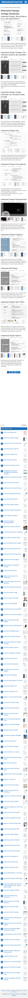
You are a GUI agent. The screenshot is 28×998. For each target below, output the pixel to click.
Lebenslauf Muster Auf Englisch (12, 812)
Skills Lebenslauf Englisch (10, 460)
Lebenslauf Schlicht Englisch (11, 664)
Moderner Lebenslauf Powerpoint (12, 823)
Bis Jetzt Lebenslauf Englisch (11, 647)
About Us (15, 992)
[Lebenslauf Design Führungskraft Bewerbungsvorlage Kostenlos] (17, 185)
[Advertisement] (12, 398)
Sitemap (3, 990)
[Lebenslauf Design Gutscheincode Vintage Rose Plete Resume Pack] (10, 220)
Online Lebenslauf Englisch (11, 515)
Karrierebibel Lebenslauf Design (12, 537)
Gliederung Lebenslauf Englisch (12, 840)
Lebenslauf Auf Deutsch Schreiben (12, 443)
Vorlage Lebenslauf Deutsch (11, 730)
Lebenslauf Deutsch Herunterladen (13, 609)
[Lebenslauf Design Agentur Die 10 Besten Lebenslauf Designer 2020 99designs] (17, 356)
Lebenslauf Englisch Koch (10, 686)
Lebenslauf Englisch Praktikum (12, 890)
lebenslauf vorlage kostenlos (16, 994)
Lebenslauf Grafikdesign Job (11, 856)
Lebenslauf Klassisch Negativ (11, 746)
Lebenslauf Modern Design (10, 592)
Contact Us (8, 990)
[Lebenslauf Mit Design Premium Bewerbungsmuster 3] (10, 289)
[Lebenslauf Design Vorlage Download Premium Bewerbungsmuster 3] (3, 117)
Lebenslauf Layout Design (10, 675)
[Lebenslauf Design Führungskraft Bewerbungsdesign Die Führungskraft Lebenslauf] (24, 185)
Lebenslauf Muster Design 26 (11, 449)
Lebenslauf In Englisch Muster (11, 702)
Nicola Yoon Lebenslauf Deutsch (12, 526)
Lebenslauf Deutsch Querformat (12, 845)
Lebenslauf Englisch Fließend (11, 504)
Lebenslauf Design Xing (10, 130)
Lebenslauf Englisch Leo (10, 741)
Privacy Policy (19, 990)
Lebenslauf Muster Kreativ (10, 658)
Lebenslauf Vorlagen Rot (10, 432)
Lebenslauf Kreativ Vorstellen (11, 785)
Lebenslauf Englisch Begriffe (11, 834)
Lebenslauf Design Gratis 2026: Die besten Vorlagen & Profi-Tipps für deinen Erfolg (13, 885)
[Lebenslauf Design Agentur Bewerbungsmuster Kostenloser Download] (10, 356)
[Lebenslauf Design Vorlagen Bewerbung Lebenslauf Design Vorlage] (10, 77)
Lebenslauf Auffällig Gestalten (11, 631)
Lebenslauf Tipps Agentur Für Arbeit (13, 680)
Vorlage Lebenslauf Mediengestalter (13, 625)
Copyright (13, 990)
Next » (17, 372)
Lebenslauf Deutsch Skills (10, 570)
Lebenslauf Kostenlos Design (11, 438)
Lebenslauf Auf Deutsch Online (11, 465)
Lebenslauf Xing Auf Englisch (11, 801)
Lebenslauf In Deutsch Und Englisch (13, 477)
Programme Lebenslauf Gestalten (12, 967)
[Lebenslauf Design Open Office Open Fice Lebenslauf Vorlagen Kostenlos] (3, 322)
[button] (25, 2)
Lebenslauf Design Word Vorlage (12, 493)
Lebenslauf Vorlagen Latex (10, 454)
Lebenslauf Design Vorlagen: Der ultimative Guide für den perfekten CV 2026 (13, 54)
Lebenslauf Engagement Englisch (12, 653)
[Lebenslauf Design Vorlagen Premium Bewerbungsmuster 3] (3, 77)
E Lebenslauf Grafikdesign (10, 603)
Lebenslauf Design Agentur (11, 335)
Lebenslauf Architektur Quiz (11, 862)
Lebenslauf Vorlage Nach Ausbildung (13, 532)
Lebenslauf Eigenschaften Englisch (13, 543)
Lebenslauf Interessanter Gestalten (13, 934)
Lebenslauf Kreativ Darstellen (11, 912)
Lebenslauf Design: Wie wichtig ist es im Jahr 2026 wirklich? (14, 17)
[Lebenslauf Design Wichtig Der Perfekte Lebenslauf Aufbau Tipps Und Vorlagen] (10, 39)
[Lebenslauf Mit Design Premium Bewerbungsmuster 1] (24, 289)
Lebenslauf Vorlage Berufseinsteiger (13, 878)
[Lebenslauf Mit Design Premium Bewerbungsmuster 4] (17, 289)
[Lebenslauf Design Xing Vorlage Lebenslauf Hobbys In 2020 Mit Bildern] (17, 151)
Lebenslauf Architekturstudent (11, 708)
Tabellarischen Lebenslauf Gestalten (13, 774)
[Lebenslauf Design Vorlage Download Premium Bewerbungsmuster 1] (10, 117)
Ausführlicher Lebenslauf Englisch (12, 961)
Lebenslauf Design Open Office (12, 302)
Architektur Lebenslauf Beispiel (12, 939)
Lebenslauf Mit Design (9, 268)
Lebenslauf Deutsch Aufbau (11, 499)
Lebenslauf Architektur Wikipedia (12, 735)
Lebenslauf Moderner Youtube (11, 752)
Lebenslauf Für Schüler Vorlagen (12, 636)
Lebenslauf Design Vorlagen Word (12, 554)
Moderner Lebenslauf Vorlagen (12, 724)
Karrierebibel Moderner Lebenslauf (13, 873)
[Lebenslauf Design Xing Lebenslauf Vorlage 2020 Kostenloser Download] (10, 151)
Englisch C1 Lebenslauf (9, 779)
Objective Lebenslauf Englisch (11, 906)
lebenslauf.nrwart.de (12, 1)
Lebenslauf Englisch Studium (11, 867)
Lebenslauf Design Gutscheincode (14, 199)
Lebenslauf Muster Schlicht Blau (12, 851)
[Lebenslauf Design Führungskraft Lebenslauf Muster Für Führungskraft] (3, 185)
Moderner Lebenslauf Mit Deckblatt (13, 697)
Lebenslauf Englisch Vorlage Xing (12, 587)
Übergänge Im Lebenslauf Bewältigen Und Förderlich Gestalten (11, 472)
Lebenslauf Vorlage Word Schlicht (12, 945)
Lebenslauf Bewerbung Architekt (12, 548)
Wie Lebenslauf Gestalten (10, 763)
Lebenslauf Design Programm (12, 234)
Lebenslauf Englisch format (11, 956)
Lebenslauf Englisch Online (11, 691)
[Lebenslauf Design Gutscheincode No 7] (3, 220)
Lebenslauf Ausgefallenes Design (12, 818)
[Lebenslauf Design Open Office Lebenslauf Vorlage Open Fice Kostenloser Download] (24, 322)
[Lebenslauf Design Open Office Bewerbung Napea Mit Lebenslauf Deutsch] (10, 322)
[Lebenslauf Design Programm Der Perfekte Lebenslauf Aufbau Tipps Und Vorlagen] (24, 255)
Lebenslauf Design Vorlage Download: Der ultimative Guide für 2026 (13, 94)
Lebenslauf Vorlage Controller (11, 482)
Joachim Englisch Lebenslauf (11, 598)
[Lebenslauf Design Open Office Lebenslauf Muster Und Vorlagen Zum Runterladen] (17, 322)
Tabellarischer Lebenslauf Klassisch (13, 488)
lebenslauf (4, 20)
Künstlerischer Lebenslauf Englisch (13, 614)
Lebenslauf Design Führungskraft (13, 164)
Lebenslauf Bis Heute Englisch (11, 559)
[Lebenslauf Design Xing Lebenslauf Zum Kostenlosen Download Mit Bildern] (3, 151)
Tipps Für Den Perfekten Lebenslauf (13, 796)
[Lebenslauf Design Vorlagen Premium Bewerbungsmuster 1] (17, 77)
